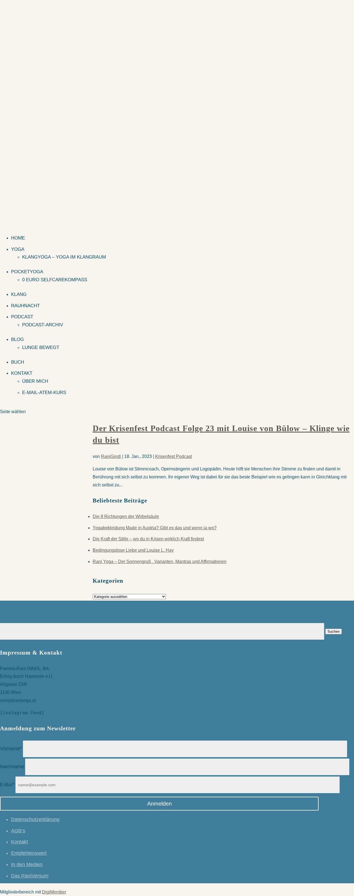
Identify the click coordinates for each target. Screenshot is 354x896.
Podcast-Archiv (42, 324)
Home (18, 238)
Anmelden (159, 804)
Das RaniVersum (29, 876)
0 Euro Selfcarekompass (54, 279)
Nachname (12, 766)
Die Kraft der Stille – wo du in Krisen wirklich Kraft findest (148, 538)
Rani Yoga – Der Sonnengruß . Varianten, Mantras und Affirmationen (160, 561)
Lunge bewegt (40, 347)
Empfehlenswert (29, 853)
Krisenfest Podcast (173, 456)
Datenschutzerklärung (35, 819)
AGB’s (18, 831)
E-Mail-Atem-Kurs (44, 392)
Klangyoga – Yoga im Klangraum (64, 257)
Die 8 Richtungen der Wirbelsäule (126, 516)
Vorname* (11, 748)
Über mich (35, 381)
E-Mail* (7, 784)
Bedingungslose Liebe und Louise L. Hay (133, 550)
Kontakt (21, 373)
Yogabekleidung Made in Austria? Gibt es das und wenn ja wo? (155, 527)
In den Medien (27, 864)
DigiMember (54, 892)
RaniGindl (111, 456)
